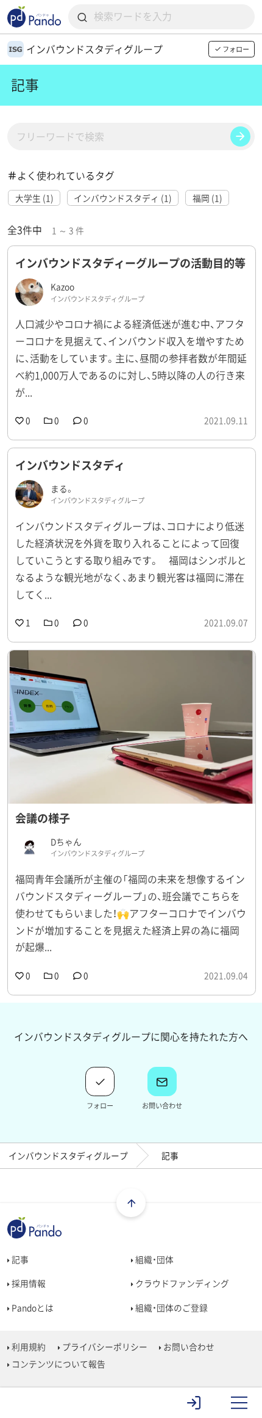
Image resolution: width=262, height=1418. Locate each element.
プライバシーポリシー (103, 1346)
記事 (19, 1259)
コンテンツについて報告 (57, 1364)
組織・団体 (153, 1259)
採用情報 (28, 1283)
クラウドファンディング (181, 1283)
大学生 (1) (34, 198)
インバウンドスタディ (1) (123, 198)
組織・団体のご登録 (170, 1307)
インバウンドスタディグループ (68, 1155)
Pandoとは (32, 1307)
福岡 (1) (207, 198)
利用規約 (28, 1346)
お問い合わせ (187, 1346)
